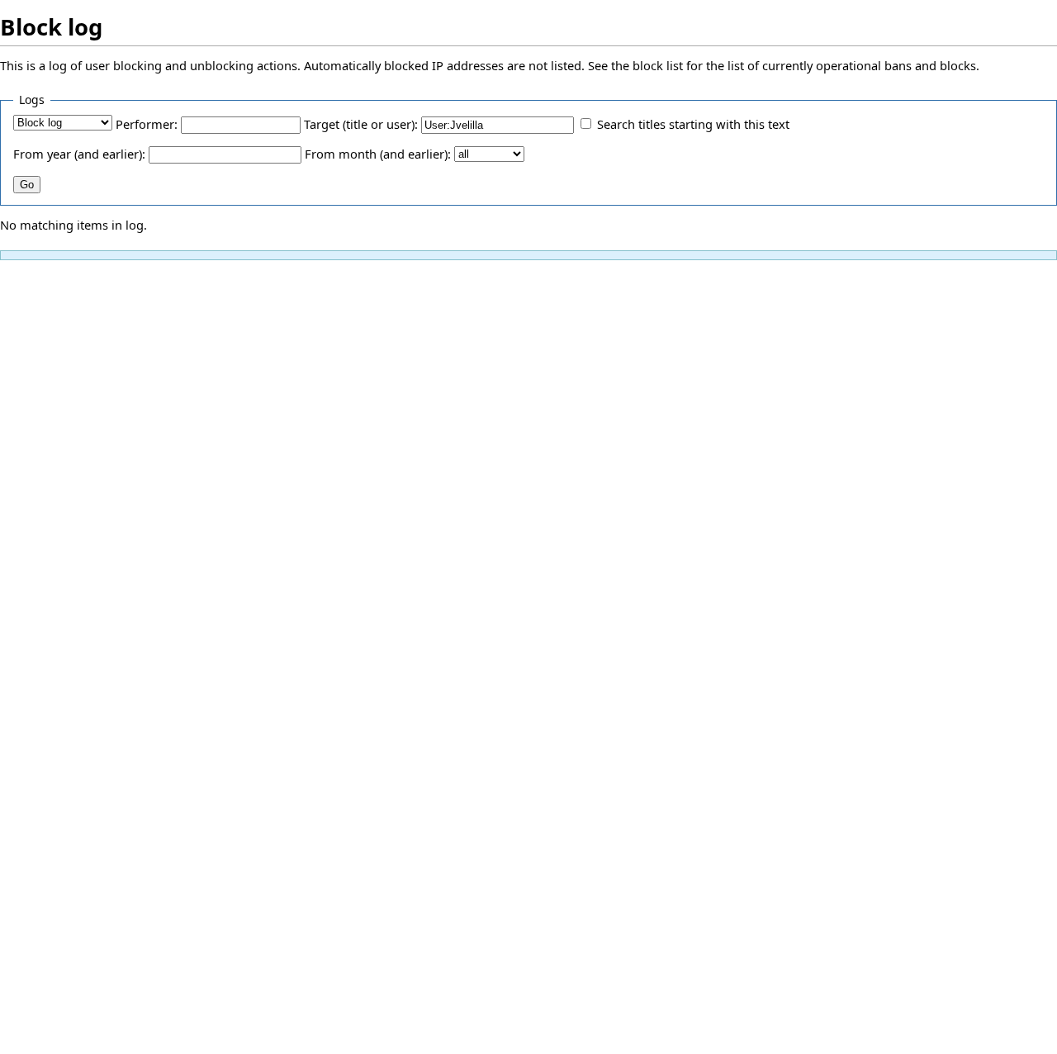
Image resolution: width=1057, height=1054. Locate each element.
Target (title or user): (361, 124)
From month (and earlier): (378, 153)
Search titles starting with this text (693, 124)
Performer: (147, 124)
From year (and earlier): (79, 153)
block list (658, 65)
